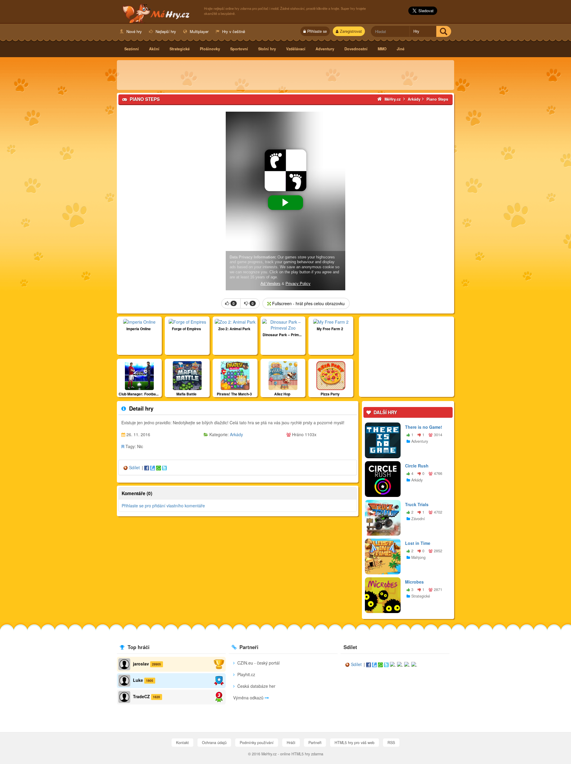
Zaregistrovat (351, 31)
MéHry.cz (157, 12)
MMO (382, 49)
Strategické (180, 49)
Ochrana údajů (214, 742)
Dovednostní (356, 49)
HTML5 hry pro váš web (354, 742)
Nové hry (133, 31)
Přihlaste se (317, 31)
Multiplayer (198, 31)
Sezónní (131, 49)
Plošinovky (210, 49)
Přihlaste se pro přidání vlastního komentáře (163, 506)
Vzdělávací (295, 49)
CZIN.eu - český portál (258, 663)
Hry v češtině (233, 31)
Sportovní (239, 49)
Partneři (314, 742)
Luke (138, 680)
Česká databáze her (255, 686)
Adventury (325, 49)
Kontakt (182, 742)
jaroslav (141, 664)
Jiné (400, 49)
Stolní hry (267, 49)
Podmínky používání (257, 742)
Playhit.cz (245, 674)
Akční (154, 49)
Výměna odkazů (249, 698)
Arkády (236, 434)
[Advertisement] (285, 75)
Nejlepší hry (165, 31)
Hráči (291, 742)
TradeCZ (141, 696)
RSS (391, 742)
